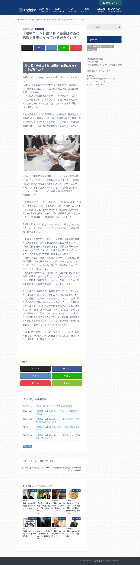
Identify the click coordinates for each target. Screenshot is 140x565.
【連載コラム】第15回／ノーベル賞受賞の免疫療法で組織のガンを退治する (57, 420)
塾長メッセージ (107, 46)
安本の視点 (44, 9)
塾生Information (58, 9)
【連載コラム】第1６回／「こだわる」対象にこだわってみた (58, 412)
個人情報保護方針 (115, 9)
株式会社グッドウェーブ (97, 71)
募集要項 (101, 9)
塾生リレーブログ (87, 9)
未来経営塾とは (30, 9)
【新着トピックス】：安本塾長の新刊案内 (53, 406)
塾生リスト (72, 9)
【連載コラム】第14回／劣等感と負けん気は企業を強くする (57, 428)
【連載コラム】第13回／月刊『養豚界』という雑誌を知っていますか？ (57, 436)
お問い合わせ (111, 3)
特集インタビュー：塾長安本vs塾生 (38, 461)
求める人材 (92, 50)
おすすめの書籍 (94, 46)
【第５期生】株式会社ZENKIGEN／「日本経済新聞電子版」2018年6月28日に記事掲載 (50, 469)
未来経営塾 (98, 561)
